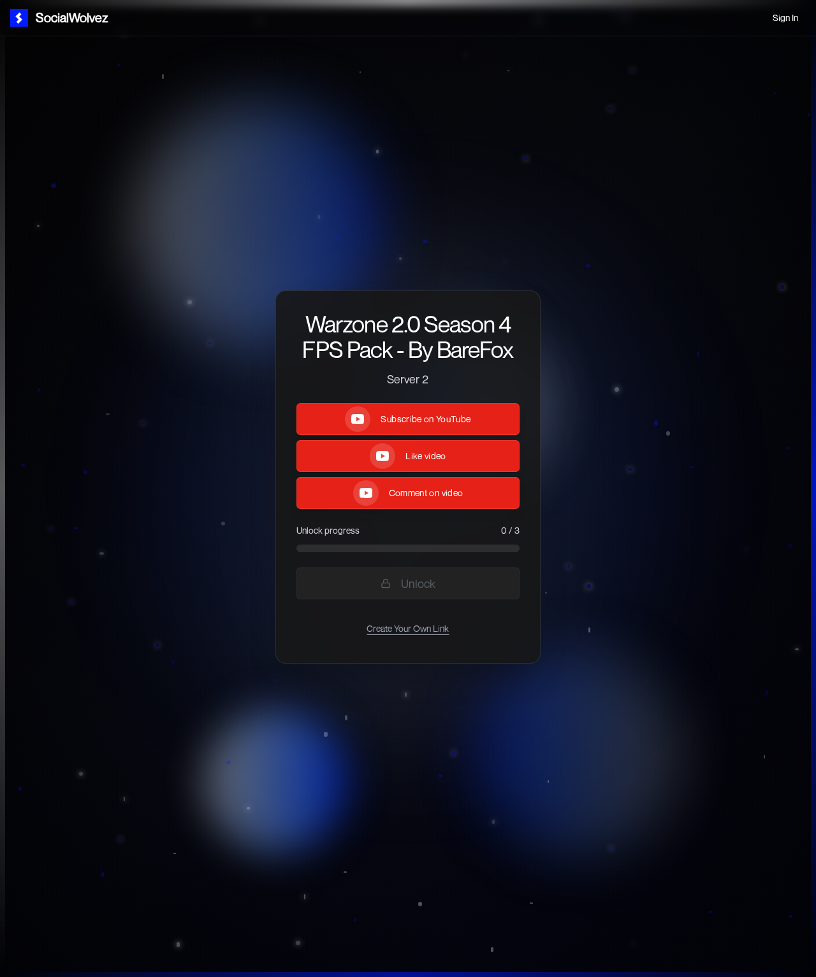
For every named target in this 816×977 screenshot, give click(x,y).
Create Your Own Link (408, 628)
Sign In (785, 17)
